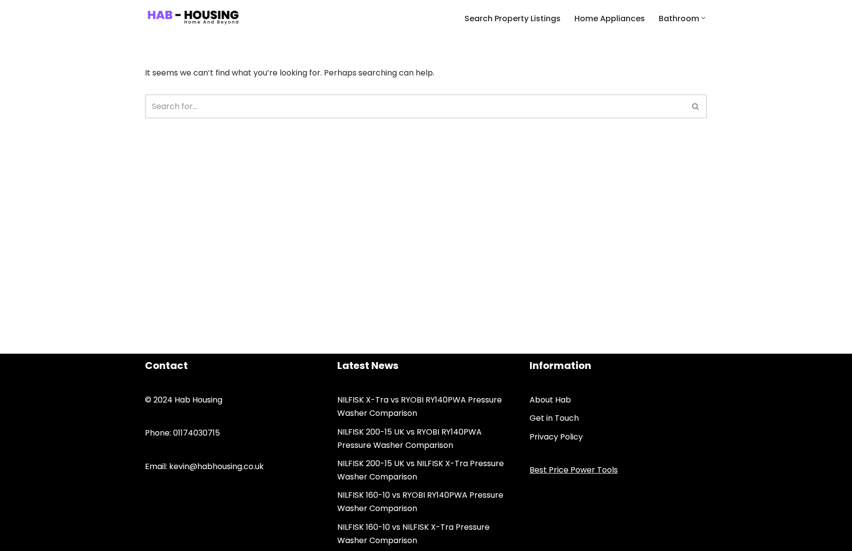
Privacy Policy (556, 436)
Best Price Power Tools (574, 470)
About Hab (550, 399)
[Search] (696, 106)
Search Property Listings (512, 18)
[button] (703, 18)
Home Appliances (609, 18)
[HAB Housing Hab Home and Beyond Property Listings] (193, 18)
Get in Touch (554, 418)
